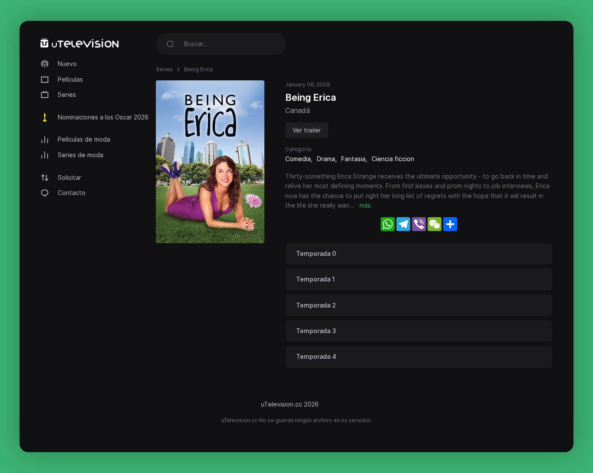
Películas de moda (84, 139)
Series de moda (80, 155)
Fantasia (353, 158)
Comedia (298, 158)
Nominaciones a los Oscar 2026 (103, 117)
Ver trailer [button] (307, 130)
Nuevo (67, 63)
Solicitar (69, 177)
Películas (70, 79)
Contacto (72, 192)
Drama (326, 158)
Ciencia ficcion (393, 158)
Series (67, 94)
